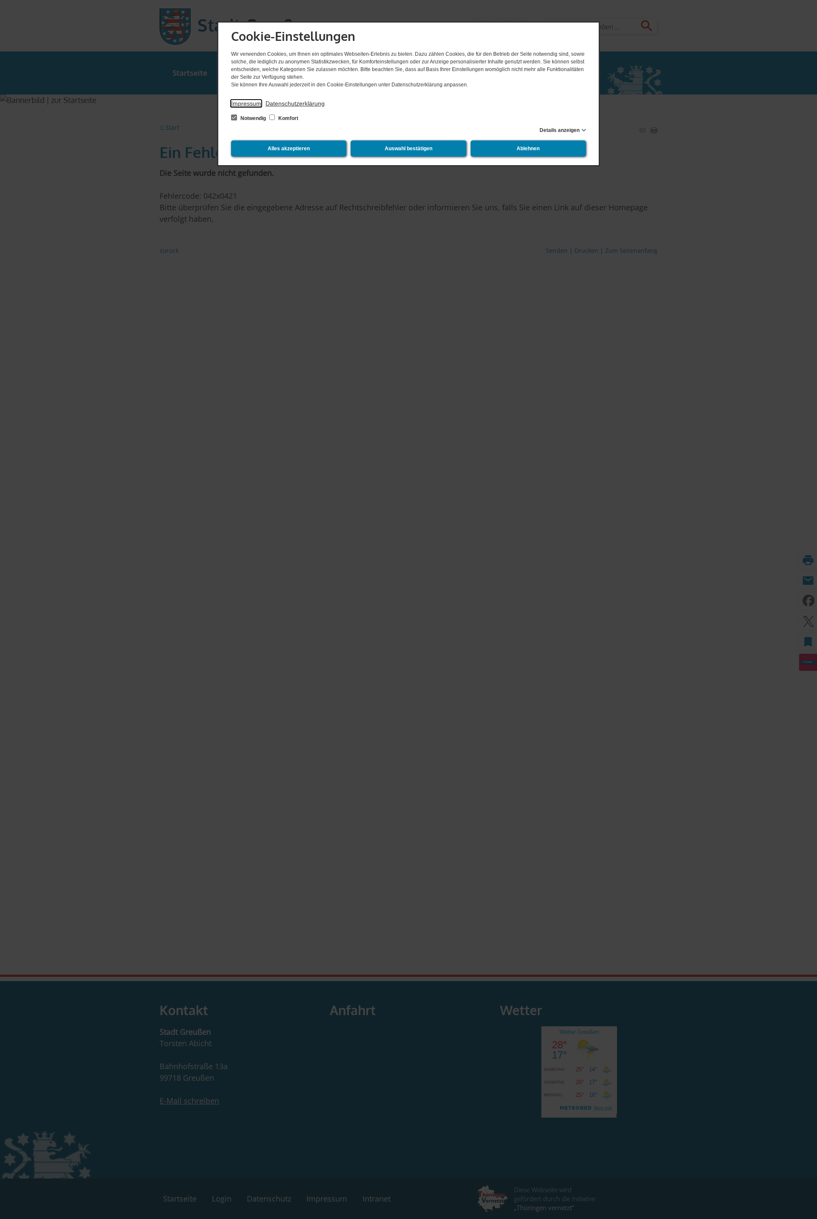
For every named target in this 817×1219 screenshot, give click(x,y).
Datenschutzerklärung (295, 103)
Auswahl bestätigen (408, 149)
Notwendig (253, 118)
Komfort (287, 118)
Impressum (246, 103)
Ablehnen (528, 149)
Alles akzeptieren (289, 149)
